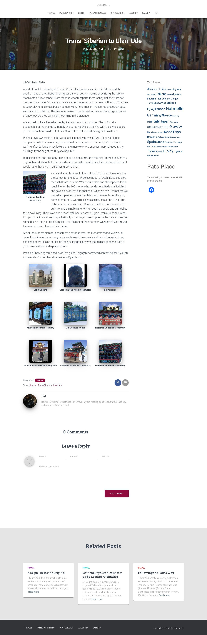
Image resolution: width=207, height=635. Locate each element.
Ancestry (133, 13)
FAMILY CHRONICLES (97, 13)
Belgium (177, 94)
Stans (160, 142)
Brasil (158, 98)
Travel (51, 13)
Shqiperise (175, 137)
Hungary (175, 116)
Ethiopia (172, 102)
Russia (33, 385)
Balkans (161, 94)
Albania (169, 90)
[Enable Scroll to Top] (201, 629)
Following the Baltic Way (156, 573)
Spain (151, 142)
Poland (161, 132)
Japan (164, 121)
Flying (150, 109)
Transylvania (172, 146)
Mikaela (158, 127)
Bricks (81, 13)
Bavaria (170, 94)
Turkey (168, 151)
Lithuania (151, 127)
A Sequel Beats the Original (46, 573)
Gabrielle (174, 108)
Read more (33, 592)
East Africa (160, 102)
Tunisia (159, 151)
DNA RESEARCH (117, 13)
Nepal (150, 132)
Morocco (176, 126)
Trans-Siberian (45, 385)
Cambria (146, 13)
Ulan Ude (57, 385)
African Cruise (156, 89)
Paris (155, 133)
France (160, 109)
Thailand (169, 142)
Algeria (177, 89)
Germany (154, 115)
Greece (167, 115)
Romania (152, 136)
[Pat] (30, 401)
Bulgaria (166, 98)
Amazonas (151, 95)
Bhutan (151, 98)
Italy (156, 121)
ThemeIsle (179, 628)
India (149, 122)
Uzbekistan (153, 155)
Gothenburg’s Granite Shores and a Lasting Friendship (102, 574)
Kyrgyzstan (174, 122)
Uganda (178, 151)
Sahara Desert (164, 137)
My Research (65, 13)
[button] (73, 13)
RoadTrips (172, 132)
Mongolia (165, 127)
